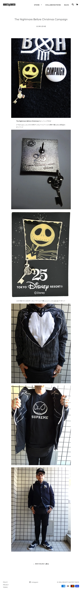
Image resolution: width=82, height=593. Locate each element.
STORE (37, 5)
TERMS (5, 587)
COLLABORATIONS (53, 5)
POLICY (5, 582)
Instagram (34, 582)
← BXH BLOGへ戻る (41, 564)
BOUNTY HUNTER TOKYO (70, 582)
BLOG (66, 5)
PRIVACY (6, 585)
